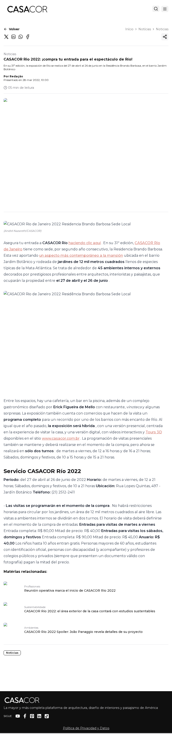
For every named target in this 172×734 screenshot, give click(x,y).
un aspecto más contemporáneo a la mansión (81, 255)
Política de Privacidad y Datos (86, 728)
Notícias (144, 29)
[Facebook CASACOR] (25, 716)
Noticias (162, 29)
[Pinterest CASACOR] (32, 716)
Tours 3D (154, 432)
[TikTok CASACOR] (46, 716)
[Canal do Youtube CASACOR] (17, 716)
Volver (14, 29)
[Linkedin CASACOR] (39, 716)
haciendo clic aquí (85, 243)
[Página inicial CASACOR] (27, 9)
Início (129, 29)
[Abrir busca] (155, 9)
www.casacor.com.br (61, 438)
